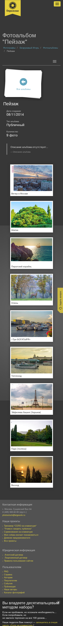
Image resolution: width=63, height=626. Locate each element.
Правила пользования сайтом (18, 560)
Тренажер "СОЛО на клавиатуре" (20, 525)
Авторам (8, 577)
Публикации (10, 586)
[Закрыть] (58, 602)
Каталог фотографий (14, 592)
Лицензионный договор (16, 557)
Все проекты (10, 540)
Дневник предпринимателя (17, 537)
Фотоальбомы (50, 47)
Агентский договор (14, 554)
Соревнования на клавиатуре (18, 531)
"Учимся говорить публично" (18, 528)
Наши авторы (10, 589)
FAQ (6, 571)
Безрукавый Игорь (29, 47)
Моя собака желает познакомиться (21, 534)
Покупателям (10, 580)
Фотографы (9, 47)
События (8, 583)
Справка (8, 574)
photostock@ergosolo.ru (13, 514)
